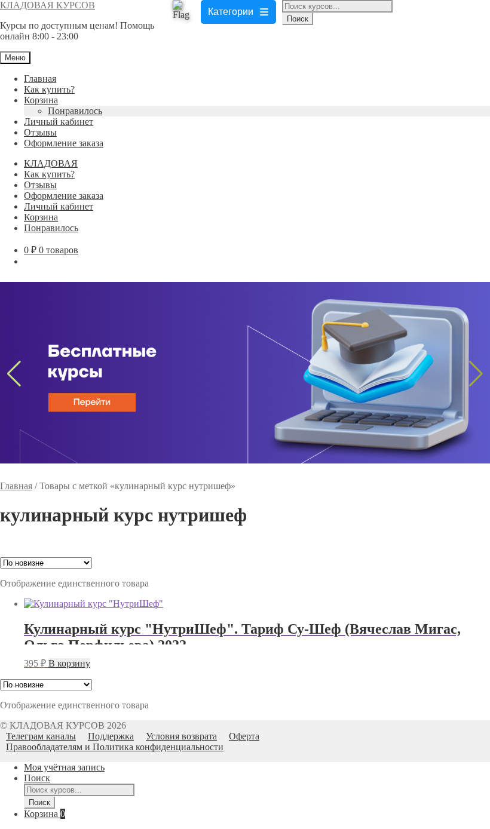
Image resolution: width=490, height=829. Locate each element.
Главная (40, 78)
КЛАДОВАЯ (51, 163)
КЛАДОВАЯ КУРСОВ (47, 5)
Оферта (244, 736)
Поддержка (111, 736)
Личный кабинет (58, 121)
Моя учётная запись (64, 767)
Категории (230, 12)
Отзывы (40, 132)
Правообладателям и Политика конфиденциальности (114, 747)
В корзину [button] (69, 663)
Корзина (41, 100)
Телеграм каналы (41, 736)
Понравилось (75, 111)
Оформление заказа (63, 143)
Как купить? (49, 89)
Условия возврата (181, 736)
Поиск (297, 18)
